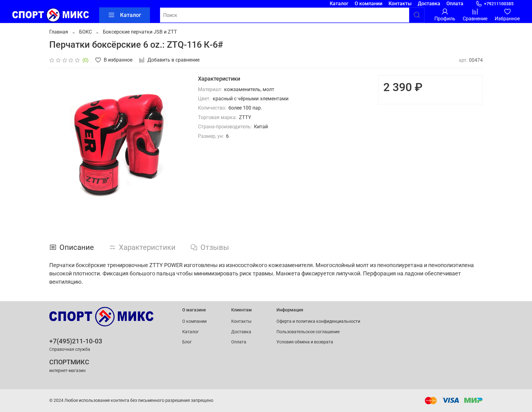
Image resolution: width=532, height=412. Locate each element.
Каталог (339, 3)
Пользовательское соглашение (308, 331)
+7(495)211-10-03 (75, 341)
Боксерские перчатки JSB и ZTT (140, 32)
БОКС (85, 32)
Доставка (429, 3)
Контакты (400, 3)
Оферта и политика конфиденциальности (318, 321)
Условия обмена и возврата (304, 342)
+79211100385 (499, 3)
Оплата (454, 3)
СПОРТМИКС (69, 362)
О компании (368, 3)
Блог (187, 342)
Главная (58, 32)
